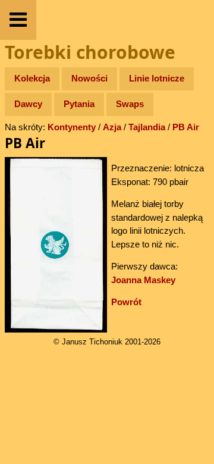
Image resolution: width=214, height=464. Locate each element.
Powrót (126, 302)
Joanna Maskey (143, 280)
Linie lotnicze (156, 78)
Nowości (89, 78)
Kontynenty (72, 127)
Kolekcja (32, 78)
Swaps (130, 104)
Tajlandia (146, 127)
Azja (112, 127)
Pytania (79, 104)
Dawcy (28, 104)
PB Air (185, 127)
